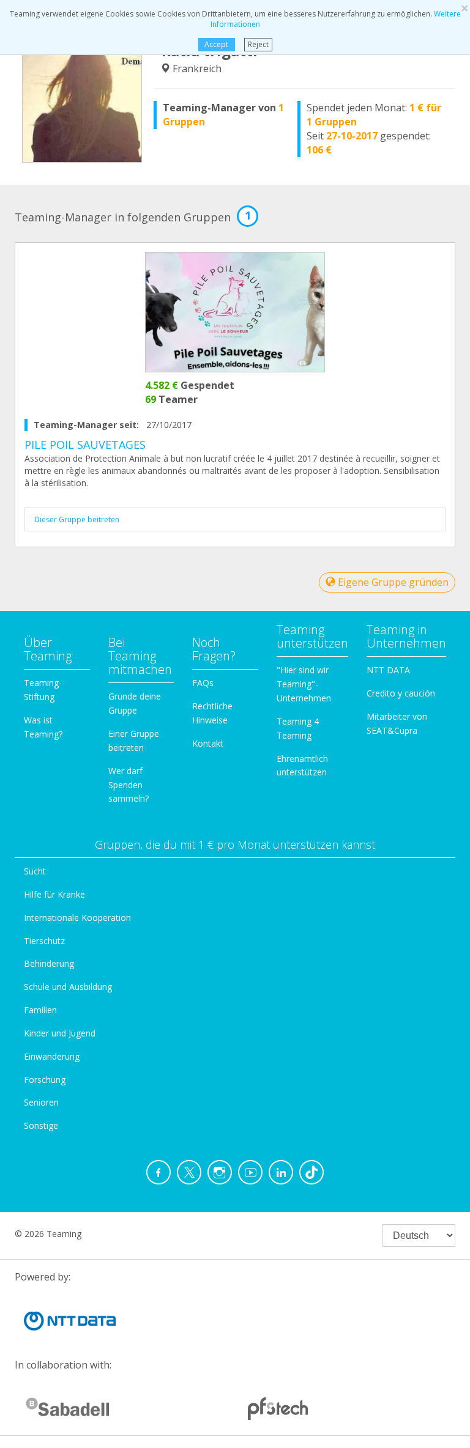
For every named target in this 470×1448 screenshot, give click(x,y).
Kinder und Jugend (59, 1033)
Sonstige (41, 1125)
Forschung (44, 1079)
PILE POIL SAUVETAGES (85, 444)
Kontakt (207, 743)
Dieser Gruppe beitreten (76, 519)
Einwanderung (52, 1056)
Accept (216, 44)
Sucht (35, 871)
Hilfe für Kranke (54, 894)
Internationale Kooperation (77, 917)
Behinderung (49, 963)
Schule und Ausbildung (68, 986)
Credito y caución (401, 693)
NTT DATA (388, 670)
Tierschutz (44, 941)
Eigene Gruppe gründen (392, 582)
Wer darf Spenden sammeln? (128, 785)
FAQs (203, 683)
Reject (258, 44)
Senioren (41, 1102)
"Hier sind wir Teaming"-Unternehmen (304, 684)
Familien (40, 1010)
